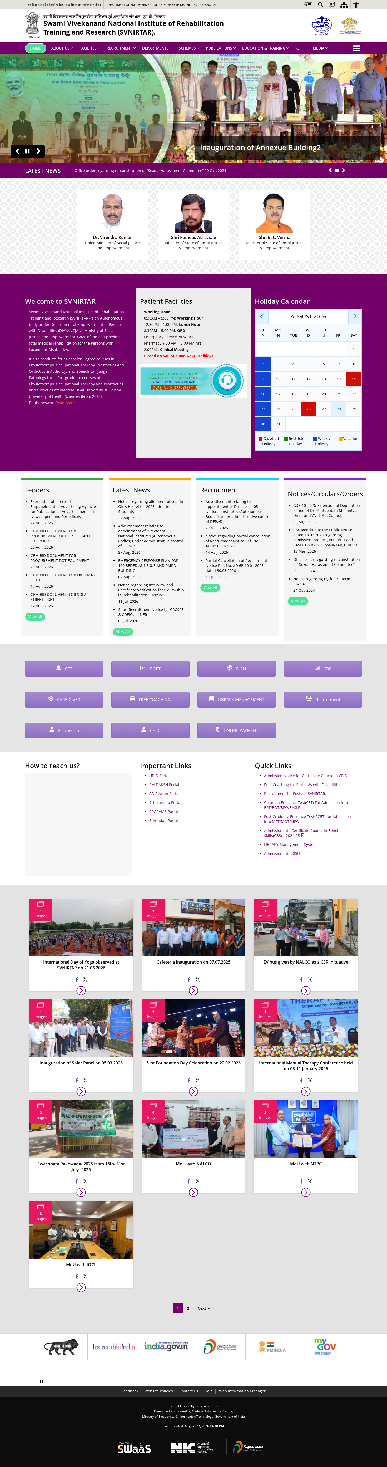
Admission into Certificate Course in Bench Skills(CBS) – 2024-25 (301, 833)
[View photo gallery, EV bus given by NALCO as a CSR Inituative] (305, 990)
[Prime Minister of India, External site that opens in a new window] (272, 1347)
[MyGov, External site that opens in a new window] (324, 1347)
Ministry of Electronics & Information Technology (177, 1416)
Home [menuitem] (35, 48)
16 (263, 393)
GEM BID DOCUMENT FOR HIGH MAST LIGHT (64, 577)
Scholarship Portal (165, 802)
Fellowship (68, 730)
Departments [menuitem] (155, 48)
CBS (326, 669)
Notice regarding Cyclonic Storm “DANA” (321, 581)
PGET (155, 669)
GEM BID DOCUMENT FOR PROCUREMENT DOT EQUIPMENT (60, 558)
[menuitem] (320, 4)
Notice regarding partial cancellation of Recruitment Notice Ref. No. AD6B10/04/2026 (238, 540)
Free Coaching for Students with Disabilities (302, 784)
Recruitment (327, 700)
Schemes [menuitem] (187, 48)
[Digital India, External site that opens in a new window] (219, 1347)
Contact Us (188, 1391)
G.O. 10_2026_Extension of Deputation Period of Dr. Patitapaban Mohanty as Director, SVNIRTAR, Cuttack (326, 510)
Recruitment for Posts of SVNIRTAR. (295, 793)
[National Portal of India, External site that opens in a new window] (166, 1347)
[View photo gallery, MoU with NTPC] (305, 1192)
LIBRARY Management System (290, 844)
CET (68, 669)
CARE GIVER (68, 700)
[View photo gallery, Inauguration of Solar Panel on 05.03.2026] (81, 1091)
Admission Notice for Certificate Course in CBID (305, 775)
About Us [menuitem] (60, 48)
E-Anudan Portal (163, 820)
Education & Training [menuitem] (263, 48)
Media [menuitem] (318, 48)
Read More (65, 402)
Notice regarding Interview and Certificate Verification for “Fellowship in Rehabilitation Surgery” (151, 589)
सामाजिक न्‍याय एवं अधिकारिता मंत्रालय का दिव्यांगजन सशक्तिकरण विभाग (64, 5)
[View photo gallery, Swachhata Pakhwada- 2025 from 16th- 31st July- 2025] (81, 1192)
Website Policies (159, 1391)
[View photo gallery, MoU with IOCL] (81, 1287)
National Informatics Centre (212, 1411)
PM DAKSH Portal (164, 784)
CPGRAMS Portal (163, 811)
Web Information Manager (242, 1391)
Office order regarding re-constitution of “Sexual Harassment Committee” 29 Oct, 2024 (150, 170)
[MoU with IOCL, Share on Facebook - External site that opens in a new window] (77, 1276)
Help (209, 1391)
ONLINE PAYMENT (240, 730)
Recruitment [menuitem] (119, 48)
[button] (17, 151)
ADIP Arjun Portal (164, 793)
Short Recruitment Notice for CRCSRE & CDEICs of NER (151, 612)
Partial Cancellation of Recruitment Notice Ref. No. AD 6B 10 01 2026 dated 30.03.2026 (236, 565)
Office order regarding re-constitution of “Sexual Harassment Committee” (326, 562)
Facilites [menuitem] (88, 48)
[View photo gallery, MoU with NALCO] (193, 1192)
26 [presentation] (308, 408)
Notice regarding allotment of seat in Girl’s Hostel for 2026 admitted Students (150, 506)
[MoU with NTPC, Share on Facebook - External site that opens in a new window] (302, 1181)
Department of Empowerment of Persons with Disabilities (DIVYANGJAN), (161, 5)
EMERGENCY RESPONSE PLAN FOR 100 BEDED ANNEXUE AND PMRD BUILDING (148, 565)
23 (263, 408)
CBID (154, 730)
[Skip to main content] (308, 4)
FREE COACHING (154, 700)
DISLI (240, 669)
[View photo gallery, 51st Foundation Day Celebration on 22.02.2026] (193, 1091)
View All (35, 616)
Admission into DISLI (282, 853)
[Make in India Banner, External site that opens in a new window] (61, 1347)
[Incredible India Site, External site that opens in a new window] (114, 1347)
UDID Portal (159, 775)
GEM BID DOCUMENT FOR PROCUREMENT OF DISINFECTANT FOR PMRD (60, 535)
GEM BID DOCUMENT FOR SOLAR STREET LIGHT (60, 597)
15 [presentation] (354, 378)
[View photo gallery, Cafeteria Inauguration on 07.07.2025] (193, 990)
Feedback (130, 1391)
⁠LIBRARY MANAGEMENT (240, 700)
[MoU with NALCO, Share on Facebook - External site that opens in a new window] (189, 1181)
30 (263, 423)
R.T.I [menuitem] (299, 48)
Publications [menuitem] (219, 48)
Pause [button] (27, 151)
